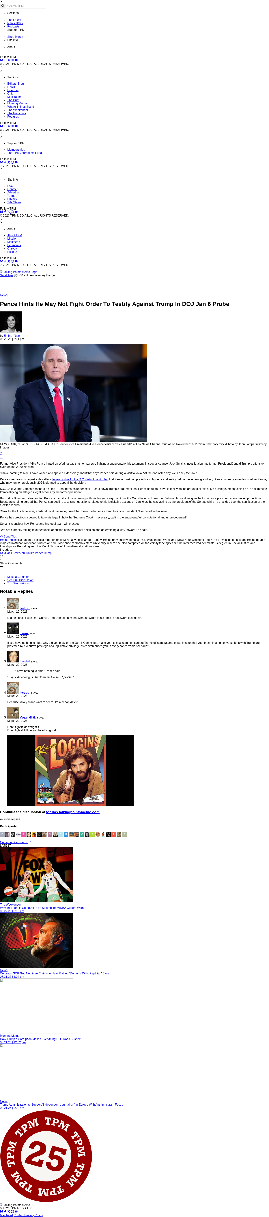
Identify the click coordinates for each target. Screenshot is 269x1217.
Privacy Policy (33, 1215)
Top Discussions (18, 583)
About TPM (14, 235)
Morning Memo (17, 103)
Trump (47, 553)
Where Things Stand (20, 106)
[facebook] (5, 60)
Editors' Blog (15, 83)
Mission (12, 238)
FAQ (10, 185)
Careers (12, 248)
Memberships (16, 149)
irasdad (25, 661)
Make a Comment (18, 576)
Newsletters (15, 23)
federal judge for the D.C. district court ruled (80, 479)
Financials (14, 245)
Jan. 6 (24, 553)
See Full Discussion (20, 580)
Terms (11, 195)
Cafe (10, 93)
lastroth (25, 608)
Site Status (14, 202)
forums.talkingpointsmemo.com (73, 812)
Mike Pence (35, 553)
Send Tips (6, 275)
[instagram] (12, 60)
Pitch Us (12, 251)
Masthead (13, 241)
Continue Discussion (14, 842)
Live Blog (13, 90)
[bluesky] (1, 60)
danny (24, 633)
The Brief (13, 100)
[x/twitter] (9, 60)
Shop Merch (15, 36)
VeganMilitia (28, 717)
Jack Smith (13, 553)
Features (13, 116)
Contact (12, 189)
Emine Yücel (12, 335)
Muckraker (14, 96)
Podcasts (13, 26)
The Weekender (17, 110)
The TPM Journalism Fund (24, 152)
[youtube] (16, 60)
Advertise (13, 192)
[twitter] (8, 1212)
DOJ (3, 553)
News (11, 86)
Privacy (12, 199)
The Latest (14, 19)
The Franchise (16, 113)
